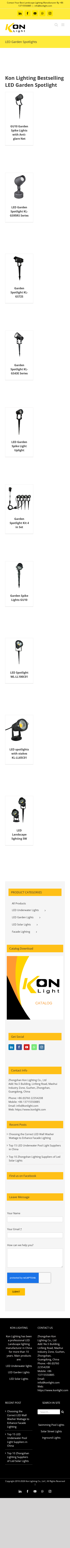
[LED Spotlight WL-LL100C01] (19, 652)
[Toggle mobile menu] (63, 25)
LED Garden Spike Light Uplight (16, 417)
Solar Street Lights (51, 1431)
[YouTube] (27, 1047)
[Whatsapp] (34, 1047)
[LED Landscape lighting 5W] (19, 810)
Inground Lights (51, 1437)
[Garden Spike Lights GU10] (19, 575)
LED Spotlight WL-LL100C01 (16, 647)
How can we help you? (20, 1245)
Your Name (13, 1213)
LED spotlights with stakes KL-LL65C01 (16, 722)
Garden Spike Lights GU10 (16, 570)
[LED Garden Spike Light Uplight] (19, 422)
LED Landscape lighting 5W (16, 805)
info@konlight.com (43, 5)
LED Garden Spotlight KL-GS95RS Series (16, 180)
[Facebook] (19, 1047)
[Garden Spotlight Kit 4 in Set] (19, 498)
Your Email (14, 1229)
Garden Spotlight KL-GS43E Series (16, 340)
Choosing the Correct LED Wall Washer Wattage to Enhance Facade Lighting (18, 1419)
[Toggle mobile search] (56, 25)
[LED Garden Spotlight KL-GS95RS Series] (19, 187)
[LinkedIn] (11, 1047)
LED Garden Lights (19, 1372)
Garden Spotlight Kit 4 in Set (16, 493)
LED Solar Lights (18, 1378)
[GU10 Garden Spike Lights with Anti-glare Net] (19, 106)
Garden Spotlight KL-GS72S (16, 263)
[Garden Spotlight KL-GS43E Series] (19, 345)
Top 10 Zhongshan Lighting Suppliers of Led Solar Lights (18, 1457)
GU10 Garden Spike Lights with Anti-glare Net (16, 99)
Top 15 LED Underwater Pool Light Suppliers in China (17, 1440)
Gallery (22, 99)
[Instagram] (42, 1047)
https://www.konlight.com (30, 1109)
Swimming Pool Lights (51, 1424)
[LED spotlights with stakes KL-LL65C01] (19, 729)
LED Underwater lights (19, 1366)
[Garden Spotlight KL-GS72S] (19, 268)
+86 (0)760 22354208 (30, 1098)
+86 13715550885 (29, 1101)
